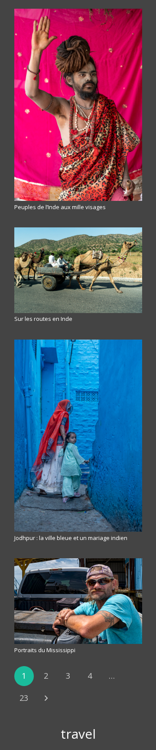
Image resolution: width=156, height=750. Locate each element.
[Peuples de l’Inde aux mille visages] (78, 105)
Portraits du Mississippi (44, 650)
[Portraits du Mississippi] (78, 601)
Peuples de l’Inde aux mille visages (60, 207)
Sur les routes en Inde (43, 319)
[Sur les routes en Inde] (78, 270)
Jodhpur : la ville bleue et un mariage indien (70, 538)
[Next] (46, 698)
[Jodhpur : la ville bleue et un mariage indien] (78, 436)
